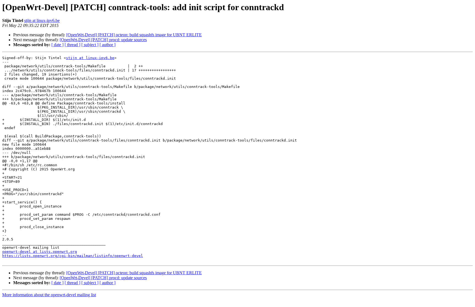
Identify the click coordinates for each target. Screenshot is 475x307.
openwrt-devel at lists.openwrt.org (39, 252)
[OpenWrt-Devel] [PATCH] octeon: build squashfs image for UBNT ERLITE (134, 34)
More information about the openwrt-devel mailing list (49, 294)
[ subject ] (89, 44)
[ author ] (107, 44)
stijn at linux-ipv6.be (42, 20)
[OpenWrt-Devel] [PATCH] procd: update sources (103, 39)
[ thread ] (72, 44)
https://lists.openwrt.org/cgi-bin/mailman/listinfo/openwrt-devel (72, 256)
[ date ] (57, 44)
